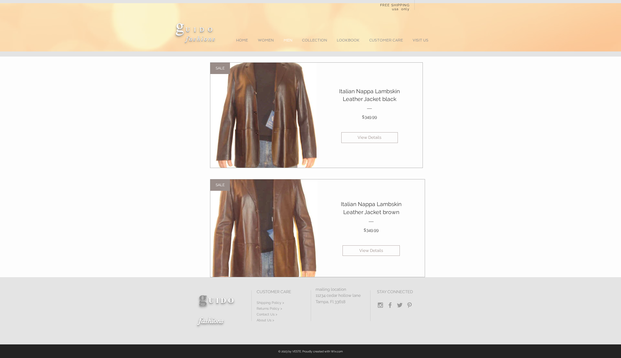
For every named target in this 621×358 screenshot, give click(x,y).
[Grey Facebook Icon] (390, 305)
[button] (314, 40)
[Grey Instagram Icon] (380, 305)
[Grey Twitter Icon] (399, 305)
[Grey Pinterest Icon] (409, 305)
